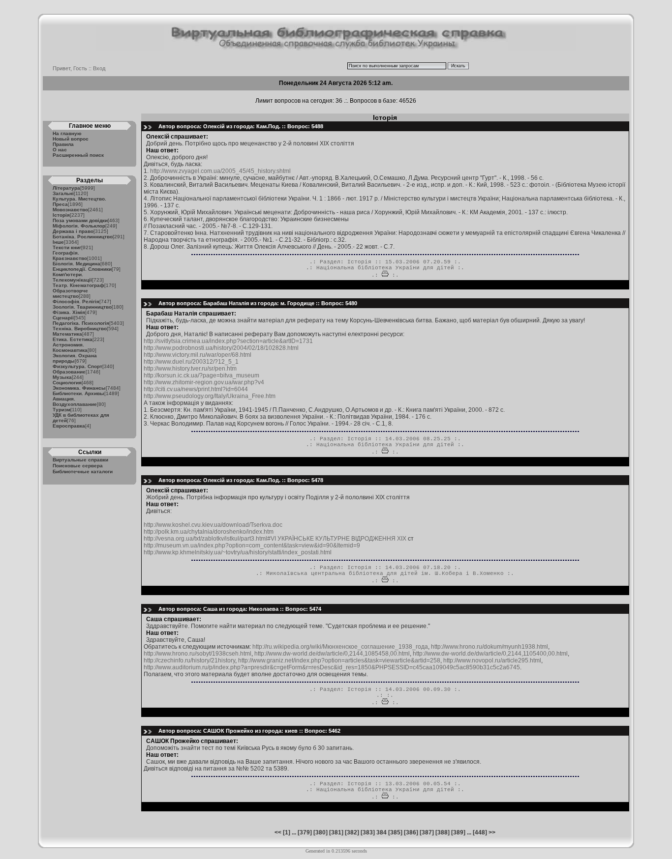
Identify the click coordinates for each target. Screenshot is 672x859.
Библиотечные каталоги (83, 471)
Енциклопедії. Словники (82, 269)
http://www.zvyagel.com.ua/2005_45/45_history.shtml (220, 171)
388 (442, 832)
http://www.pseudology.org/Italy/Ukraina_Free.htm (209, 396)
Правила (63, 144)
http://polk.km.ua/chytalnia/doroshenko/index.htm (209, 531)
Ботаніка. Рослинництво (83, 236)
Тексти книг (67, 247)
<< (278, 832)
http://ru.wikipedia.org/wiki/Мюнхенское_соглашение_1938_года (340, 646)
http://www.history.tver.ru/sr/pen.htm (190, 368)
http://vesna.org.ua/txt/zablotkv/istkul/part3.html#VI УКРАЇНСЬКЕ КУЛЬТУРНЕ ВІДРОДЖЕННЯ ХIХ (276, 538)
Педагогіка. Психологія (81, 323)
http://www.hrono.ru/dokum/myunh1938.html (489, 646)
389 (458, 832)
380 (320, 832)
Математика (67, 334)
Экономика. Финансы (79, 388)
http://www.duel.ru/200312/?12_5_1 (191, 361)
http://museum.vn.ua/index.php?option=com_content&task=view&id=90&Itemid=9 (252, 545)
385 (395, 832)
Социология (67, 382)
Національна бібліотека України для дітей (385, 268)
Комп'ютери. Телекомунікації (72, 277)
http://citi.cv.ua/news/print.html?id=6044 (196, 389)
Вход (99, 68)
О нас (60, 149)
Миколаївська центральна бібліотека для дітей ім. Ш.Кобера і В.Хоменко (385, 573)
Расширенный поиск (78, 155)
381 (336, 832)
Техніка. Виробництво (80, 328)
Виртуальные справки (80, 459)
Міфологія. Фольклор (79, 226)
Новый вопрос (71, 139)
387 (427, 832)
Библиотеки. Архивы (78, 393)
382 (352, 832)
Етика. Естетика (72, 339)
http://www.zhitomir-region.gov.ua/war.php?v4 (204, 382)
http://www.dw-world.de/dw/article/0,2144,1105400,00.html (490, 653)
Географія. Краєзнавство (70, 255)
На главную (67, 133)
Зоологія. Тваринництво (82, 307)
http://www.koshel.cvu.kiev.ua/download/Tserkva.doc (213, 524)
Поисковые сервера (78, 465)
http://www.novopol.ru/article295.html (492, 660)
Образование (69, 371)
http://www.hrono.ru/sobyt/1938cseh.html (197, 653)
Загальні (63, 193)
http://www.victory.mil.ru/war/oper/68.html (197, 354)
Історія (61, 215)
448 (480, 832)
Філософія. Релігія (76, 301)
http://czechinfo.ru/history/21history (189, 660)
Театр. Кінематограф (78, 285)
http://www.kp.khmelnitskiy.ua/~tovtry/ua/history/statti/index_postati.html (238, 552)
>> (492, 832)
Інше (58, 242)
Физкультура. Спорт (77, 366)
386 (411, 832)
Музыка (62, 377)
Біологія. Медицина (76, 263)
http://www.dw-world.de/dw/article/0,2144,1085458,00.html (332, 653)
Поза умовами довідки (80, 220)
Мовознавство (70, 209)
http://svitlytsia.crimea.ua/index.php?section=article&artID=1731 (228, 341)
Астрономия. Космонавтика (70, 347)
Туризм (61, 409)
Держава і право (73, 231)
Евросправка (69, 426)
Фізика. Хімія (69, 312)
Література (66, 188)
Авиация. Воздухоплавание (75, 401)
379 (305, 832)
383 (368, 832)
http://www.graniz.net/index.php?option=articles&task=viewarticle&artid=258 (339, 660)
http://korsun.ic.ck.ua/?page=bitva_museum (201, 375)
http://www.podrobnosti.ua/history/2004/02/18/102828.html (221, 347)
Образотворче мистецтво (70, 293)
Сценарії (63, 317)
